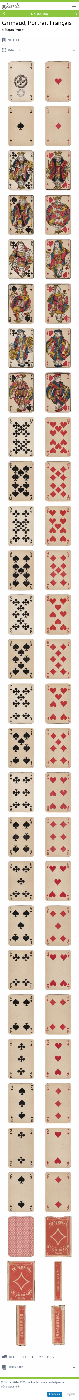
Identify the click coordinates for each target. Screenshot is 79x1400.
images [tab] (13, 50)
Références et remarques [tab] (31, 1357)
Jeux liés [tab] (16, 1367)
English (70, 1394)
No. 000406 (39, 14)
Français (54, 1394)
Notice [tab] (13, 40)
